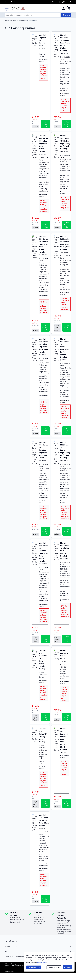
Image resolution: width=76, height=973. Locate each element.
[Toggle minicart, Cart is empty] (68, 8)
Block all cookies (54, 967)
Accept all (67, 967)
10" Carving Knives (32, 20)
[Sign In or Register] (63, 8)
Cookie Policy (41, 962)
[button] (38, 941)
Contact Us (67, 2)
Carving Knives (21, 20)
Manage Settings (34, 967)
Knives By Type (12, 20)
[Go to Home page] (35, 8)
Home (6, 20)
